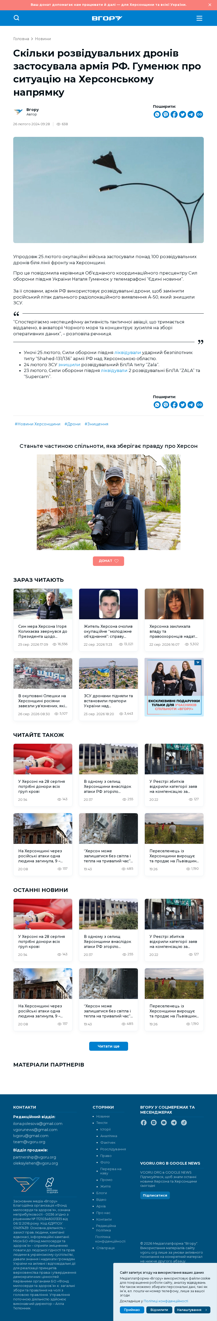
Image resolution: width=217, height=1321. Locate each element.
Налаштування (189, 1310)
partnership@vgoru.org (34, 1157)
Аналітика (108, 1136)
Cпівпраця (105, 1248)
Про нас (103, 1213)
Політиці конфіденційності (166, 1301)
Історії (105, 1129)
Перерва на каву (110, 1171)
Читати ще (109, 1046)
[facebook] (143, 1124)
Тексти (101, 1123)
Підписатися (155, 1195)
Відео (101, 1200)
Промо (106, 1180)
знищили (69, 364)
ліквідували (128, 352)
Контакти (104, 1219)
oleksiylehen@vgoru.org (35, 1163)
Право (106, 1156)
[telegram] (173, 1124)
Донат (105, 561)
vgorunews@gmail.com (35, 1129)
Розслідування (113, 1149)
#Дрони (72, 424)
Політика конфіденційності (109, 1239)
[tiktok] (183, 1124)
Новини (43, 38)
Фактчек (107, 1143)
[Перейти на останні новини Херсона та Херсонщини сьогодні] (107, 18)
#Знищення (96, 424)
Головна (21, 38)
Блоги (101, 1193)
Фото (105, 1162)
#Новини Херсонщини (37, 424)
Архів (101, 1206)
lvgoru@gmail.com (30, 1135)
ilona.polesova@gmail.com (37, 1123)
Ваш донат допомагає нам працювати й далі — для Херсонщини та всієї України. (108, 5)
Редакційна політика (106, 1228)
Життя (105, 1186)
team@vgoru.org (29, 1141)
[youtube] (163, 1124)
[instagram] (153, 1124)
